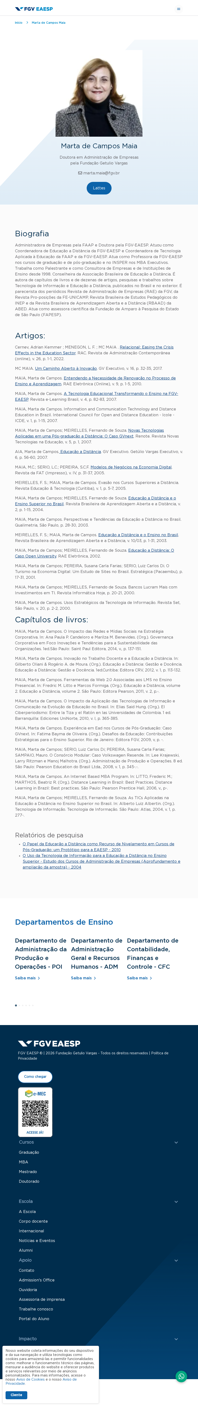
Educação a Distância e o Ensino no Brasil (138, 535)
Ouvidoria (28, 1290)
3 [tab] (24, 1006)
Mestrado (28, 1172)
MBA (23, 1162)
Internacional (31, 1231)
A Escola (27, 1212)
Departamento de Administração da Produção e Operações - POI (41, 954)
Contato (26, 1270)
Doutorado (29, 1181)
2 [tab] (20, 1006)
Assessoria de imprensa (42, 1300)
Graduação (29, 1152)
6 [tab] (34, 1006)
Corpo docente (33, 1221)
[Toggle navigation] (178, 9)
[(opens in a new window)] (35, 1112)
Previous (169, 1032)
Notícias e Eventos (37, 1241)
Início (18, 22)
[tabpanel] (43, 965)
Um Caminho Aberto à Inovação (66, 369)
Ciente (16, 1395)
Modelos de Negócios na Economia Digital (131, 467)
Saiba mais (25, 978)
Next (180, 1032)
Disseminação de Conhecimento (50, 1359)
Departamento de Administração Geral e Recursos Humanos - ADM (96, 954)
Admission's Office (37, 1280)
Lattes (99, 188)
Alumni (26, 1250)
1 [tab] (17, 1006)
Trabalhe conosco (36, 1309)
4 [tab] (27, 1006)
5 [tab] (30, 1006)
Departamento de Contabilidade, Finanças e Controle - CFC (152, 954)
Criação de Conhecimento (44, 1349)
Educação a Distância (80, 452)
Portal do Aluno (34, 1319)
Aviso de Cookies (30, 1379)
